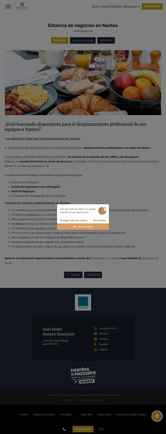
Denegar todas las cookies (73, 220)
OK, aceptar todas (83, 226)
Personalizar (99, 220)
